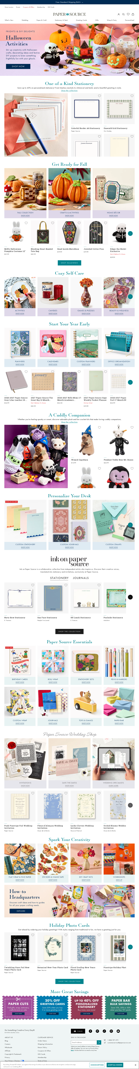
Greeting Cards (81, 20)
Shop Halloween (69, 263)
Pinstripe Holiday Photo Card (118, 967)
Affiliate (7, 1051)
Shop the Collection (69, 631)
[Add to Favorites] (99, 95)
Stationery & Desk (61, 20)
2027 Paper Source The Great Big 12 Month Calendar (42, 399)
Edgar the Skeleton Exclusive (119, 250)
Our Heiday (108, 131)
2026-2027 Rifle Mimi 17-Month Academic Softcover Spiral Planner (69, 399)
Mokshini (107, 620)
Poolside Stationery (113, 617)
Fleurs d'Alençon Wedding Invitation (50, 827)
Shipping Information (45, 1044)
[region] (69, 50)
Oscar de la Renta (43, 831)
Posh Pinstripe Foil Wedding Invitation (18, 827)
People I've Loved (43, 620)
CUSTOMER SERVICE (45, 1037)
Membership (41, 7)
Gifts (97, 20)
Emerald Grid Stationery (115, 128)
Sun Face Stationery (47, 617)
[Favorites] (128, 14)
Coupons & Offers (28, 7)
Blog (6, 1041)
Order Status (42, 1041)
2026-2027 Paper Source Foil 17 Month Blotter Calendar (121, 399)
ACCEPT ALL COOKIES (115, 1065)
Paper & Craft (41, 20)
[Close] (135, 1065)
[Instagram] (111, 1031)
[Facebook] (90, 1031)
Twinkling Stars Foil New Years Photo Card (17, 968)
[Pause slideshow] (132, 69)
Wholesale (8, 1047)
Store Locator (9, 7)
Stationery (59, 578)
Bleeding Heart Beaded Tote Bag (42, 250)
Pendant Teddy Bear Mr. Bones (118, 460)
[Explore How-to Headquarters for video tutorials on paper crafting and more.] (69, 901)
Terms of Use (42, 1061)
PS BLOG (80, 1031)
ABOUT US (9, 1037)
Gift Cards (51, 7)
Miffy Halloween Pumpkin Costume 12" (15, 250)
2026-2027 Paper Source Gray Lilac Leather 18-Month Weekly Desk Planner (16, 399)
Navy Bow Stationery (14, 617)
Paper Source (75, 131)
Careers (7, 1044)
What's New (9, 20)
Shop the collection (69, 90)
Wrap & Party (112, 20)
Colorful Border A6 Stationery (85, 128)
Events (18, 7)
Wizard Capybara (79, 460)
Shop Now (25, 215)
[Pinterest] (97, 1031)
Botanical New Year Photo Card (52, 967)
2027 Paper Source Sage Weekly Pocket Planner (95, 399)
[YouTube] (118, 1031)
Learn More (113, 786)
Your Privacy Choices (12, 1061)
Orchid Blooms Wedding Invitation (115, 827)
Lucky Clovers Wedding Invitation (82, 827)
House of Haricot (76, 831)
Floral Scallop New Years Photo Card (83, 968)
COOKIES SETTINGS (97, 1065)
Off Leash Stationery (81, 617)
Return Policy (42, 1047)
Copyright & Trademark (13, 1054)
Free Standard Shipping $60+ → (69, 2)
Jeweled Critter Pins (94, 249)
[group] (69, 50)
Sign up (119, 880)
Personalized (129, 20)
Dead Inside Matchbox (68, 249)
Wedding (25, 20)
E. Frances (7, 620)
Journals (81, 578)
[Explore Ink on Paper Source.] (69, 561)
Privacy (7, 1057)
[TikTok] (104, 1031)
